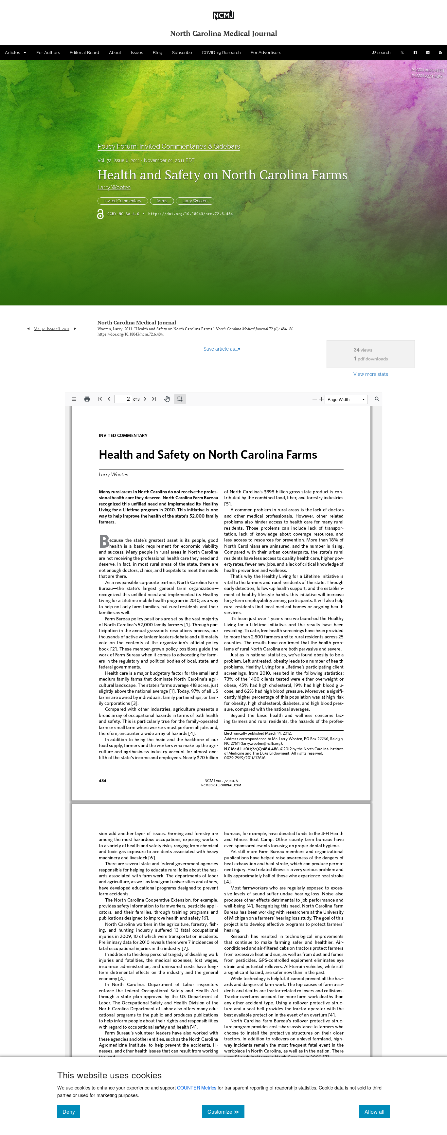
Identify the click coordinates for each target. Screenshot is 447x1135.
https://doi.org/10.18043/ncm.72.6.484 (190, 214)
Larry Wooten (114, 187)
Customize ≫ (225, 1111)
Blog (157, 52)
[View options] (74, 399)
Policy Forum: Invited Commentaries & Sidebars (169, 146)
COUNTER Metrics (196, 1087)
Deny (71, 1111)
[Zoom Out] (315, 399)
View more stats (370, 374)
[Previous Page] (109, 398)
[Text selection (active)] (180, 399)
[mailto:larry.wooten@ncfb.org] (261, 743)
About (115, 52)
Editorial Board (84, 52)
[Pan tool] (167, 399)
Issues (137, 52)
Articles (12, 52)
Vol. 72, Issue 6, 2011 (119, 160)
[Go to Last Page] (154, 398)
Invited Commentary (122, 201)
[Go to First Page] (100, 398)
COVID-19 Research (221, 52)
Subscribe (182, 52)
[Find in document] (377, 399)
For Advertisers (266, 52)
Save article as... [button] (222, 349)
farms (162, 201)
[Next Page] (145, 398)
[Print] (87, 399)
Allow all (377, 1111)
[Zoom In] (321, 399)
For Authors (48, 52)
